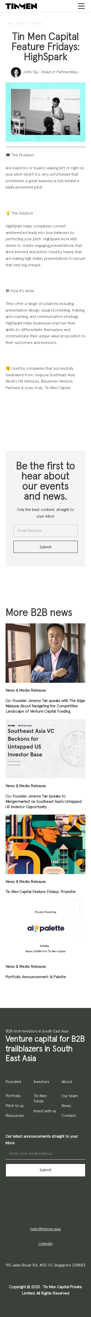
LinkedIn (45, 1244)
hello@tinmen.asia (45, 1229)
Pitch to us (15, 1106)
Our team (69, 1096)
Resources (15, 1116)
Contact (68, 1116)
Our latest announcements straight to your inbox (42, 1139)
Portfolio (13, 1096)
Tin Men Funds (40, 1098)
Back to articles (29, 23)
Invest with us (45, 1111)
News (66, 1106)
